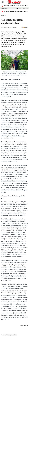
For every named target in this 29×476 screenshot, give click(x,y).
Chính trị (6, 5)
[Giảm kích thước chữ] (15, 474)
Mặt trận (12, 5)
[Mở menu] (2, 2)
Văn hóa (27, 5)
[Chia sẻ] (27, 474)
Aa (17, 474)
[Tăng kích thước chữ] (20, 474)
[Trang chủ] (2, 6)
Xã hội (17, 5)
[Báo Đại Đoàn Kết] (14, 2)
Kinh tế (22, 5)
